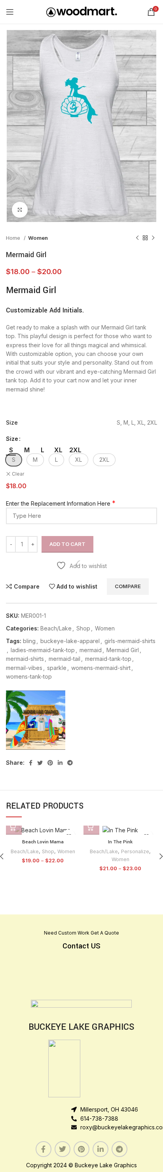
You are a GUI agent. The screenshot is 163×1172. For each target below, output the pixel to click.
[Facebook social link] (31, 763)
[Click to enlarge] (20, 210)
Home (14, 238)
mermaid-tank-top (108, 658)
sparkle (56, 667)
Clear (18, 474)
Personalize (135, 851)
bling (29, 641)
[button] (13, 460)
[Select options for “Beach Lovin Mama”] (14, 827)
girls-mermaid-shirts (129, 641)
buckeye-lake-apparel (70, 641)
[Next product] (153, 238)
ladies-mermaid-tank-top (43, 650)
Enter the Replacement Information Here (58, 503)
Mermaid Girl (122, 650)
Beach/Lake (56, 628)
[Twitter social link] (40, 763)
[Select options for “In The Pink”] (91, 827)
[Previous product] (137, 238)
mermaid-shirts (25, 658)
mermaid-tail (64, 658)
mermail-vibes (24, 667)
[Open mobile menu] (10, 12)
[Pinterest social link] (50, 763)
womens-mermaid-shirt (101, 667)
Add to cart (67, 544)
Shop (83, 628)
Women (38, 238)
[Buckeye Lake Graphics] (35, 720)
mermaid (91, 650)
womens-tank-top (29, 676)
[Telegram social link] (70, 763)
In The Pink (120, 842)
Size (12, 438)
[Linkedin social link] (60, 763)
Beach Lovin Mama (43, 842)
